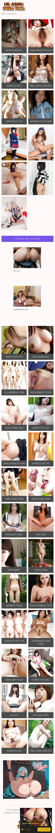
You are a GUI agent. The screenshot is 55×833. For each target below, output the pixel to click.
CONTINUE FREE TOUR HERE (27, 238)
